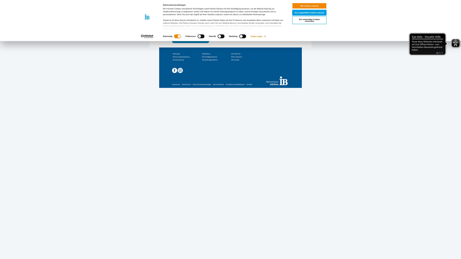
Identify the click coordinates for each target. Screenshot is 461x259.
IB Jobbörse (206, 54)
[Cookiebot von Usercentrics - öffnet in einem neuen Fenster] (147, 36)
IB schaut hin (235, 54)
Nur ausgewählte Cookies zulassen (309, 13)
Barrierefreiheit (218, 84)
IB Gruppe (176, 54)
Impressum (176, 84)
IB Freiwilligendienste (209, 57)
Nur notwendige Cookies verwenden (309, 20)
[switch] (201, 36)
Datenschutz (186, 84)
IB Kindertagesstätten (210, 60)
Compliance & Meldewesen (235, 84)
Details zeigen (257, 36)
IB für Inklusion (236, 57)
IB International (178, 60)
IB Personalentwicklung (181, 57)
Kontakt (249, 84)
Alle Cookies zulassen (309, 6)
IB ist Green (235, 60)
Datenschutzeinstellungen (202, 84)
